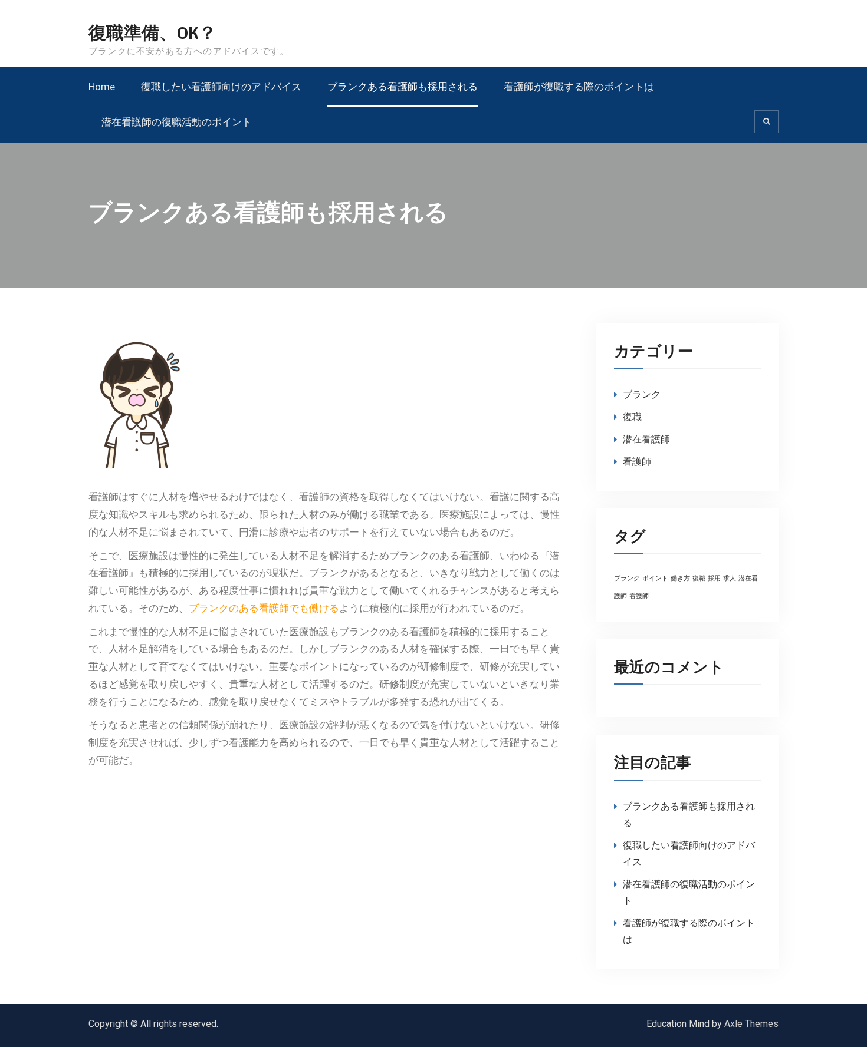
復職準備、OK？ (152, 33)
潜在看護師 (646, 439)
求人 (729, 578)
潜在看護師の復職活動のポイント (176, 122)
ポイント (655, 578)
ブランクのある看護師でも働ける (264, 608)
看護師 (637, 461)
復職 (632, 416)
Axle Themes (751, 1023)
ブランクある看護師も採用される (402, 87)
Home (101, 87)
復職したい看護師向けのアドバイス (221, 87)
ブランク (642, 394)
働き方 (680, 578)
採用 (714, 578)
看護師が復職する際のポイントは (579, 87)
